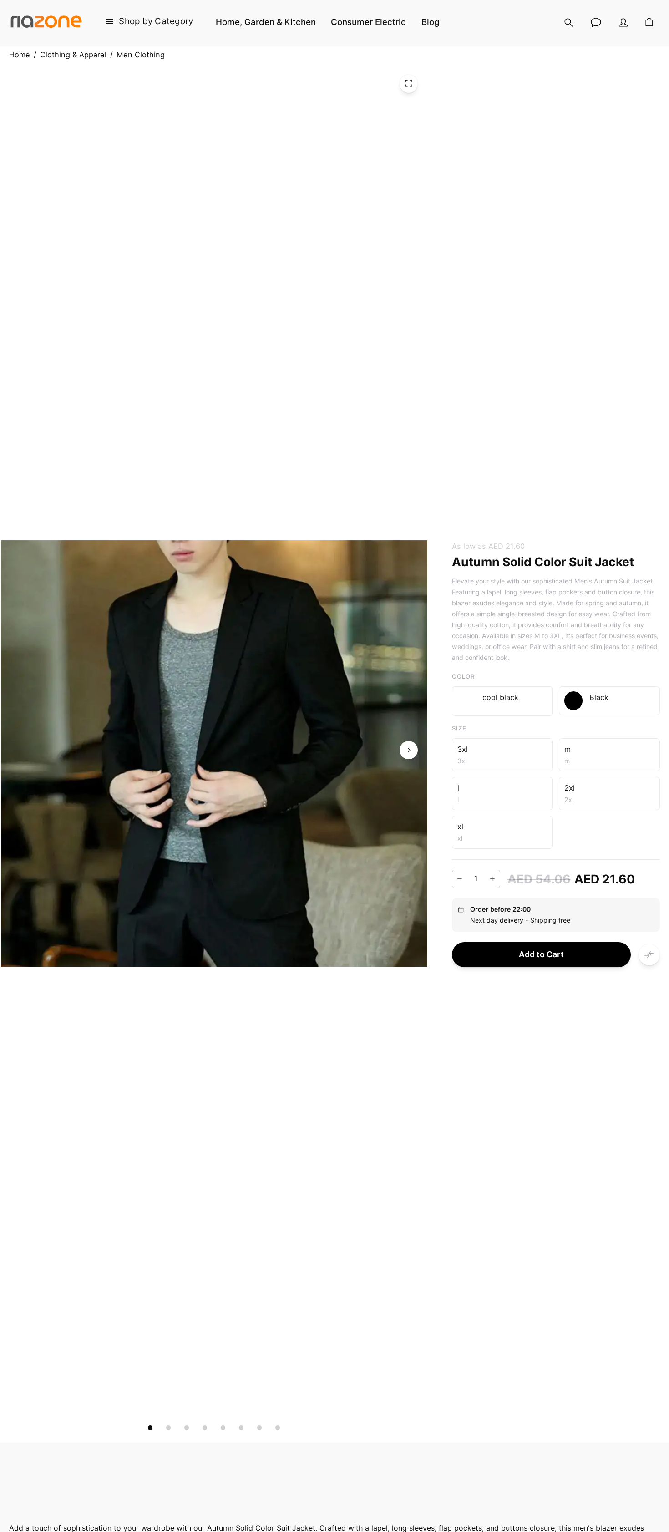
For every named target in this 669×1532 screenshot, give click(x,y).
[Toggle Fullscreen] (409, 83)
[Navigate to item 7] (259, 1428)
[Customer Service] (596, 22)
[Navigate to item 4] (205, 1428)
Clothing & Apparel (73, 54)
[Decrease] (459, 879)
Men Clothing (141, 54)
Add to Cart (541, 954)
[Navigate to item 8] (278, 1428)
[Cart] (649, 22)
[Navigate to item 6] (241, 1428)
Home (19, 54)
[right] (409, 750)
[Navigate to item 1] (150, 1428)
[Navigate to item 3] (186, 1428)
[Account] (623, 22)
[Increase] (492, 879)
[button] (502, 700)
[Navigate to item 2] (168, 1428)
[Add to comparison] (649, 954)
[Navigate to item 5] (223, 1428)
